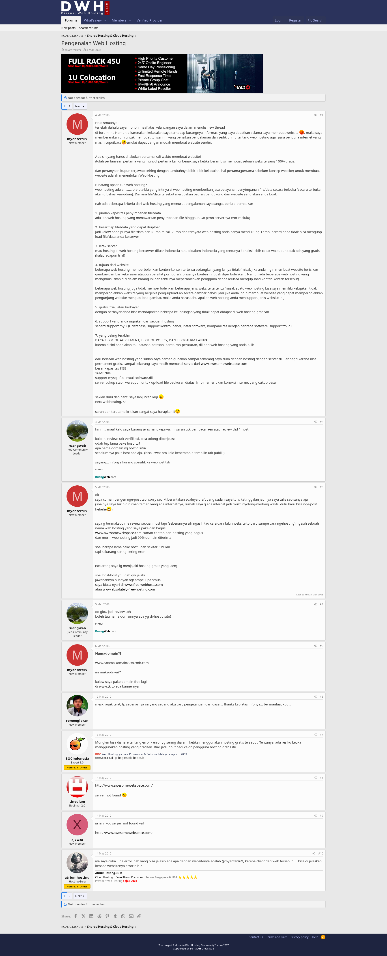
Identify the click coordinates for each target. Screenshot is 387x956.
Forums (71, 20)
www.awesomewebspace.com (224, 363)
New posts (68, 28)
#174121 (99, 469)
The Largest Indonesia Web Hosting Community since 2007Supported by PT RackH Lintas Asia (194, 946)
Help (315, 937)
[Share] (315, 115)
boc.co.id (138, 758)
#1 (321, 115)
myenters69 (73, 50)
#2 (321, 422)
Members (119, 20)
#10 (320, 853)
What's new (93, 20)
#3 (321, 487)
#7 (321, 735)
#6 (321, 697)
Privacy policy (299, 937)
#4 (321, 604)
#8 (321, 778)
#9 (321, 816)
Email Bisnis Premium (129, 877)
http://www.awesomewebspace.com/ (124, 785)
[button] (105, 20)
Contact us (256, 937)
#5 (321, 646)
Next (78, 106)
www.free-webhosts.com (144, 584)
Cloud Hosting (104, 877)
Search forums (88, 28)
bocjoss (123, 758)
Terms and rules (276, 937)
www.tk (105, 686)
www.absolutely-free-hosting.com (129, 589)
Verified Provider (150, 20)
